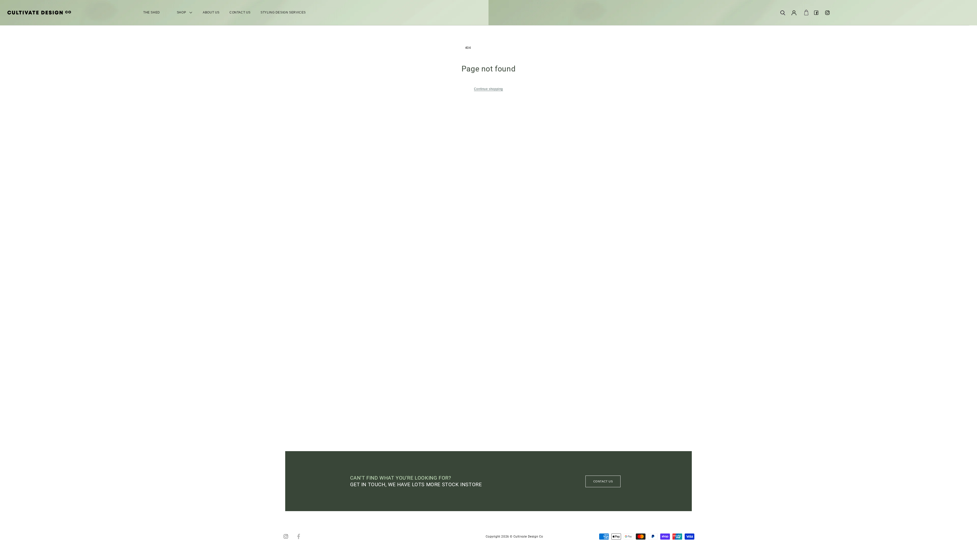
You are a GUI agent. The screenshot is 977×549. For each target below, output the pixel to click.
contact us (603, 481)
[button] (782, 12)
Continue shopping (488, 89)
